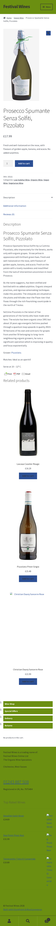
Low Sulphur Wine (22, 180)
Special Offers (11, 711)
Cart (43, 918)
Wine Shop (10, 704)
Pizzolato (16, 352)
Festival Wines (16, 6)
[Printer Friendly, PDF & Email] (17, 374)
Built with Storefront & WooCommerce (22, 909)
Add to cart (24, 163)
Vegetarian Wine (16, 183)
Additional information (14, 205)
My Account (9, 921)
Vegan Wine (19, 18)
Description (9, 197)
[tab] (28, 197)
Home (9, 18)
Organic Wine (37, 180)
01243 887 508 (16, 782)
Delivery (8, 718)
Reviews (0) (8, 214)
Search (28, 921)
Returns (8, 725)
